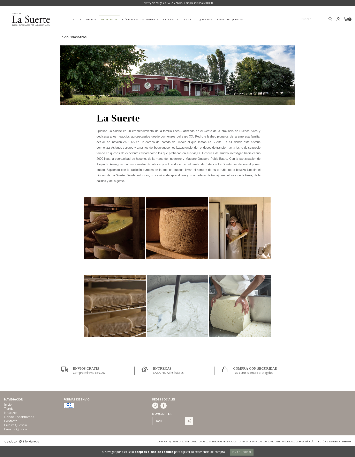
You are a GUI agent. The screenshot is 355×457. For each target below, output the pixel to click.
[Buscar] (330, 19)
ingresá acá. (306, 441)
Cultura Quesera (198, 19)
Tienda (91, 19)
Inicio (76, 19)
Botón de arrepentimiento (334, 441)
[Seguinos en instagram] (155, 406)
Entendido (241, 452)
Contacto (171, 19)
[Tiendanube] (22, 442)
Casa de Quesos (230, 19)
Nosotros (109, 19)
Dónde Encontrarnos (140, 19)
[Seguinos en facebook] (163, 406)
